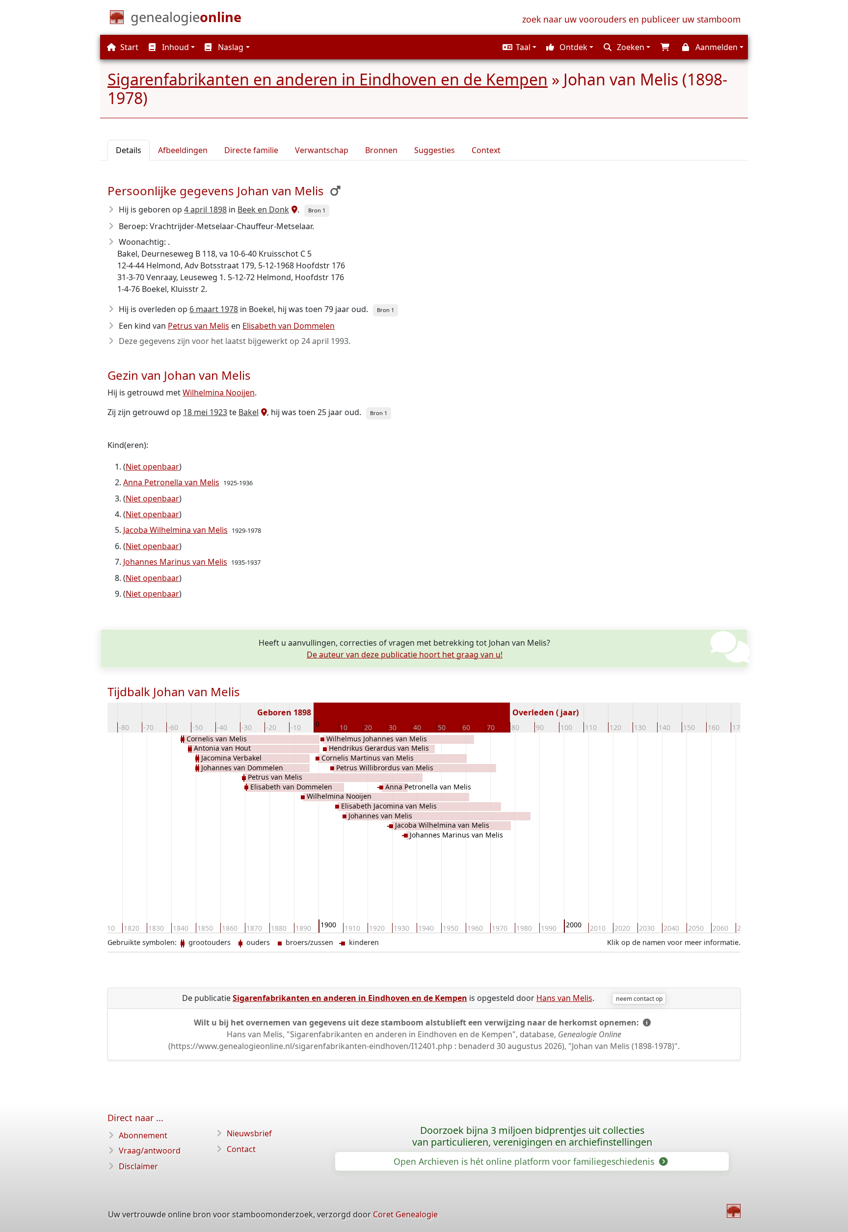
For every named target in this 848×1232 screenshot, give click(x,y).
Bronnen (381, 150)
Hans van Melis (564, 998)
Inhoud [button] (174, 47)
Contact (241, 1149)
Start (128, 47)
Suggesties (434, 150)
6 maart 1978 (213, 309)
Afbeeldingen (183, 150)
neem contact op (639, 999)
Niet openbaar (152, 466)
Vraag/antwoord (150, 1150)
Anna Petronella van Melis (171, 482)
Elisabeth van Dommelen (288, 325)
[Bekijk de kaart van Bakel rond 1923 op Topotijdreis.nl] (263, 412)
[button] (518, 47)
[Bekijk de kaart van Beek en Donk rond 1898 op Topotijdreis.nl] (293, 209)
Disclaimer (138, 1166)
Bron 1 (316, 210)
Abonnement (143, 1135)
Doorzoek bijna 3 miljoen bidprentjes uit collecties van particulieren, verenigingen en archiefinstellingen (532, 1136)
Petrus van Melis (198, 325)
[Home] (734, 1211)
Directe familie (251, 150)
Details (128, 150)
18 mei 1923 (205, 412)
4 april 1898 (205, 209)
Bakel (248, 412)
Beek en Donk (263, 209)
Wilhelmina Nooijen (219, 392)
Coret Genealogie (405, 1214)
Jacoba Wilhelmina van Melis (175, 529)
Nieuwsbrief (249, 1133)
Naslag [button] (229, 47)
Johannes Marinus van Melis (175, 561)
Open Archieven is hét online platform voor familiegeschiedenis (525, 1161)
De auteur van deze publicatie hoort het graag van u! (405, 654)
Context (486, 150)
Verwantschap (321, 150)
